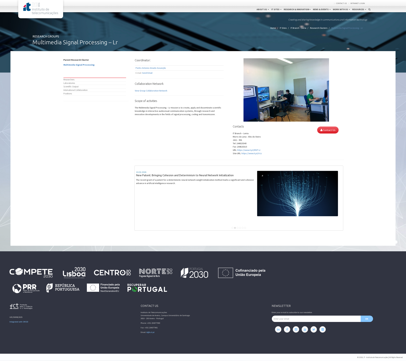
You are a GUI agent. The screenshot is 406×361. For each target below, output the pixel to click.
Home (273, 28)
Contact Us (328, 130)
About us (262, 9)
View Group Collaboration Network (151, 90)
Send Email (147, 72)
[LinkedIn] (278, 329)
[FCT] (21, 307)
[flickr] (322, 329)
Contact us (341, 3)
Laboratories (69, 83)
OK (366, 318)
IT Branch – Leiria (298, 28)
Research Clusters (318, 28)
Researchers (68, 79)
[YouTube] (305, 329)
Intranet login (357, 3)
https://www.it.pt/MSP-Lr (249, 150)
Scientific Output (71, 86)
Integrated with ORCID (19, 322)
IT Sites (275, 9)
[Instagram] (296, 329)
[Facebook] (287, 329)
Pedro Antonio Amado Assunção (151, 68)
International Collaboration (75, 90)
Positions (67, 93)
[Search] (369, 6)
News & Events (321, 9)
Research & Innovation (296, 9)
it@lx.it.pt (150, 332)
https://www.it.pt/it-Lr (252, 153)
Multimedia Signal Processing (79, 64)
